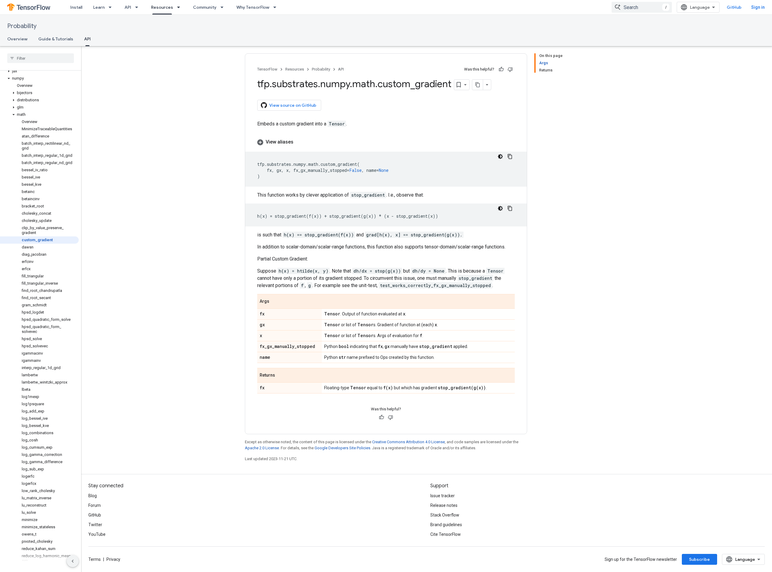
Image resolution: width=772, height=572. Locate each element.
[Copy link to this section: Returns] (281, 375)
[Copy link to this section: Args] (275, 301)
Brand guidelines (446, 524)
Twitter (95, 524)
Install (76, 7)
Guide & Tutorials (55, 39)
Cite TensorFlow (445, 534)
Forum (94, 505)
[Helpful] (501, 69)
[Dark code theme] (500, 156)
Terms (94, 559)
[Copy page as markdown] (477, 85)
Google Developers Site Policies (342, 448)
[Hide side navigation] (73, 561)
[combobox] (642, 7)
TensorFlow (267, 69)
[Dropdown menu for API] (138, 7)
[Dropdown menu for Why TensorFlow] (276, 7)
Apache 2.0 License (262, 448)
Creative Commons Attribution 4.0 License (408, 442)
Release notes (443, 505)
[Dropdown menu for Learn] (112, 7)
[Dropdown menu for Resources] (180, 7)
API (128, 7)
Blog (92, 495)
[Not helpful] (510, 69)
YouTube (97, 534)
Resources (162, 7)
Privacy (113, 559)
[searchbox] (40, 58)
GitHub (734, 7)
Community (205, 7)
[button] (39, 71)
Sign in (758, 7)
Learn (99, 7)
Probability (21, 26)
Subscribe (699, 559)
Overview (17, 39)
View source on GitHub (292, 105)
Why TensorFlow (252, 7)
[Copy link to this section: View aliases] (299, 142)
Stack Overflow (444, 515)
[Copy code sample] (510, 156)
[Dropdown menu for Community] (224, 7)
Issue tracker (442, 495)
